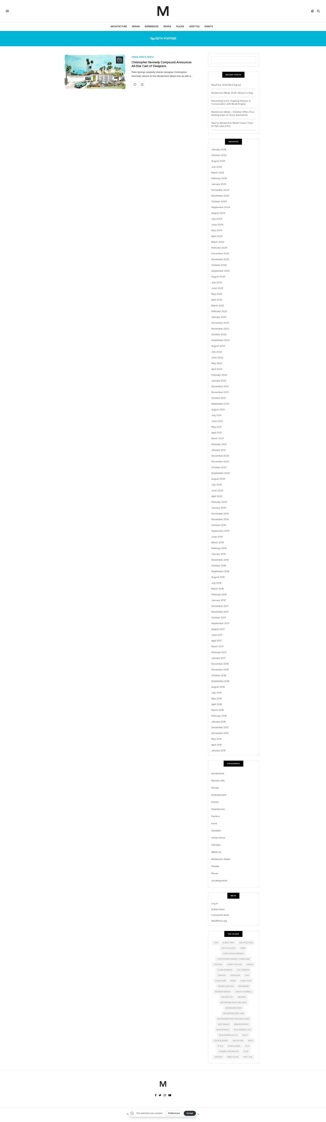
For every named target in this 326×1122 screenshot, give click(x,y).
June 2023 (217, 288)
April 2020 (216, 496)
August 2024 (218, 213)
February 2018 (219, 594)
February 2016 (219, 715)
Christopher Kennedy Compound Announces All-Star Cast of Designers (162, 64)
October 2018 (218, 565)
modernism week (233, 1008)
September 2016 (220, 681)
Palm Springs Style (228, 1035)
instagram (243, 986)
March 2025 (217, 172)
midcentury (227, 997)
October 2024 (219, 201)
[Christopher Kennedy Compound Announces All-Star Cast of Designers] (95, 72)
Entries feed (217, 909)
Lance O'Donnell (243, 992)
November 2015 (220, 733)
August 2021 (218, 409)
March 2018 (217, 588)
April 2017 (216, 640)
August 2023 (218, 276)
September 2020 (220, 473)
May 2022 (216, 363)
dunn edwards (225, 970)
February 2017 (219, 652)
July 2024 (216, 218)
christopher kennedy (233, 954)
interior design (222, 992)
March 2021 (217, 438)
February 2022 (219, 374)
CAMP (242, 948)
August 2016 (218, 687)
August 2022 (218, 346)
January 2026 (218, 149)
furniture (220, 981)
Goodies (216, 830)
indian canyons (226, 986)
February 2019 (219, 548)
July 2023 (216, 282)
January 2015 (218, 750)
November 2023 (220, 259)
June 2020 (217, 490)
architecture (246, 943)
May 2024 (216, 230)
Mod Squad (223, 1024)
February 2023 (219, 311)
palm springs (222, 1030)
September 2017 (220, 623)
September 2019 (220, 530)
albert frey (228, 943)
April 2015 (216, 744)
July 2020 (216, 484)
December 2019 (220, 513)
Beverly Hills (218, 780)
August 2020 (218, 478)
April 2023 (216, 299)
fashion (222, 975)
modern (242, 997)
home (233, 981)
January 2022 (218, 380)
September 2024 (220, 207)
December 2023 (220, 253)
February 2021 (219, 444)
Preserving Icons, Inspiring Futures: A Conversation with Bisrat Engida (231, 102)
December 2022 (220, 322)
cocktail (218, 964)
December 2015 (220, 727)
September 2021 (220, 403)
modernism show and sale (233, 1002)
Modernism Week (220, 859)
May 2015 (216, 739)
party (245, 1035)
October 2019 (218, 525)
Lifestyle (194, 26)
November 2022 (220, 328)
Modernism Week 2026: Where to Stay (232, 92)
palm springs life (242, 1030)
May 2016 (216, 698)
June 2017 (217, 634)
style (220, 1046)
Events (209, 26)
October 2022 (219, 334)
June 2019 (217, 536)
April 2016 (216, 704)
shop (250, 1041)
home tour (245, 981)
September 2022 (220, 340)
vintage (218, 1057)
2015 (216, 943)
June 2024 (217, 224)
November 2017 (220, 611)
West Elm (247, 1057)
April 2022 (216, 369)
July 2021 (216, 415)
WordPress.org (219, 920)
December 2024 (220, 190)
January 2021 (218, 450)
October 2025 (219, 155)
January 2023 (218, 317)
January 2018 (218, 600)
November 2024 (220, 195)
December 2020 (220, 455)
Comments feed (220, 915)
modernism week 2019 (233, 1013)
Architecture (119, 26)
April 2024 (216, 236)
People (167, 26)
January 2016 (218, 721)
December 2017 (220, 606)
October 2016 (218, 675)
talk (247, 1046)
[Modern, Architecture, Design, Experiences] (163, 11)
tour (245, 1051)
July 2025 (216, 166)
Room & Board (221, 1041)
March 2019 (217, 542)
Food (214, 823)
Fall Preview (243, 970)
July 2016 (216, 692)
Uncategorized (219, 880)
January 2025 (218, 184)
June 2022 (217, 357)
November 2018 (220, 559)
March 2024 (217, 242)
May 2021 (216, 426)
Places (180, 26)
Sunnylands (234, 1046)
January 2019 (218, 554)
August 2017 (218, 629)
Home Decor (218, 837)
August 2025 (218, 161)
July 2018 (216, 582)
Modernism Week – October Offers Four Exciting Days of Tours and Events (232, 113)
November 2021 (220, 392)
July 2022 (216, 351)
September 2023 (220, 270)
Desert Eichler (234, 964)
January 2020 (218, 507)
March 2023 (217, 305)
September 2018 (220, 571)
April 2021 (216, 432)
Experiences (151, 26)
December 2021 (220, 386)
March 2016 (217, 710)
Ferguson (235, 975)
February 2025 (219, 178)
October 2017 (218, 617)
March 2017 (217, 646)
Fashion (215, 816)
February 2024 (219, 247)
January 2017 (218, 658)
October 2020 (219, 467)
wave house (232, 1057)
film (247, 975)
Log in (214, 903)
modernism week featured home (233, 1019)
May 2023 (216, 294)
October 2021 (218, 398)
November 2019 (220, 519)
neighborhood (241, 1024)
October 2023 (219, 265)
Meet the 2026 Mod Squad (226, 84)
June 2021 (217, 421)
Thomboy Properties (228, 1051)
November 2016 (220, 669)
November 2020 (220, 461)
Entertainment (218, 794)
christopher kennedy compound (233, 959)
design (250, 964)
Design (136, 26)
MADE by (216, 852)
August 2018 (218, 577)
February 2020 (219, 502)
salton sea (238, 1041)
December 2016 (220, 663)
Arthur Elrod (229, 948)
